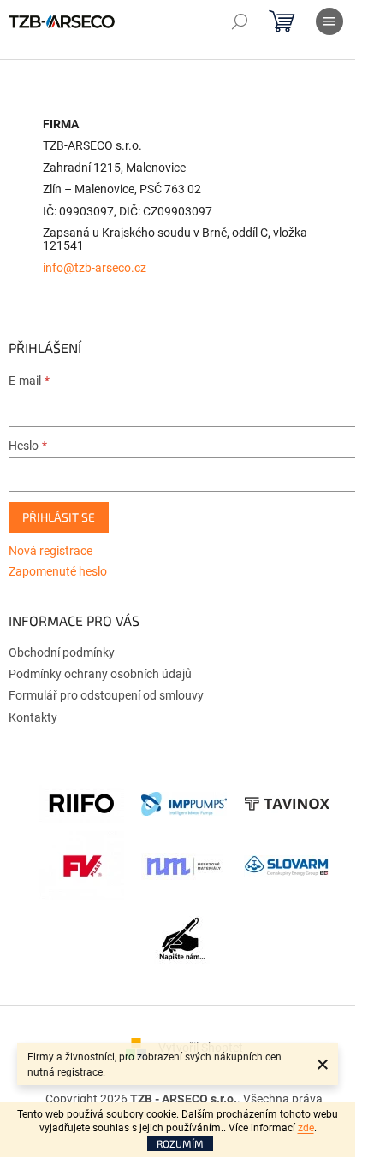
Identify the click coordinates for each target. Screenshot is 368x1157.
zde (306, 1128)
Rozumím (180, 1143)
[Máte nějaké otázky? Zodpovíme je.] (184, 943)
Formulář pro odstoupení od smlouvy (106, 695)
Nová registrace (50, 551)
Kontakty (33, 717)
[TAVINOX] (286, 803)
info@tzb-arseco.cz (94, 268)
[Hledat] (240, 21)
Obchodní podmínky (62, 652)
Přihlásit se (58, 517)
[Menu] (329, 21)
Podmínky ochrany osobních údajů (100, 674)
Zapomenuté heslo (58, 571)
